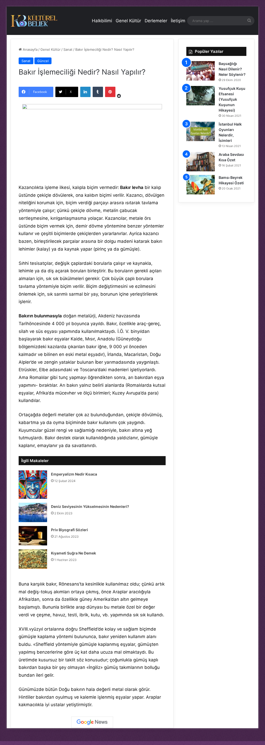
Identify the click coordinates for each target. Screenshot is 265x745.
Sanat (67, 49)
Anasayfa (30, 49)
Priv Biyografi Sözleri (69, 530)
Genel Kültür (128, 20)
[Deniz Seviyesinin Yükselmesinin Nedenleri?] (33, 512)
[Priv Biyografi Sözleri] (33, 535)
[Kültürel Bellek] (34, 21)
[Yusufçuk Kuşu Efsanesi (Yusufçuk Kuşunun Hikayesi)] (200, 95)
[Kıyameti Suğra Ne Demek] (33, 559)
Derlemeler (156, 20)
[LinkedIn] (85, 92)
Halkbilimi (102, 20)
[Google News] (92, 722)
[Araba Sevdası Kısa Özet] (200, 161)
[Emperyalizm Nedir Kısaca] (33, 484)
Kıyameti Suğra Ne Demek (73, 553)
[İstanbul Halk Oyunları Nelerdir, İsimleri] (200, 131)
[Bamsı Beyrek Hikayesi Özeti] (200, 184)
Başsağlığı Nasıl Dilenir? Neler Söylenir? (232, 69)
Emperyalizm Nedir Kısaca (74, 474)
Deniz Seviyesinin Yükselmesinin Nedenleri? (90, 506)
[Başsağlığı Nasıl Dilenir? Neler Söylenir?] (200, 71)
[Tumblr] (98, 92)
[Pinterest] (110, 92)
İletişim (178, 20)
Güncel (43, 61)
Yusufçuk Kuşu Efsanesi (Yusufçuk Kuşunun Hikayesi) (232, 99)
